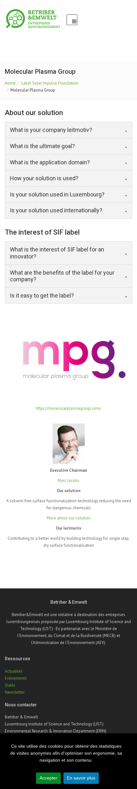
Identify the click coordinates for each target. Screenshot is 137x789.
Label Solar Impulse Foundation (49, 83)
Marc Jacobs (68, 480)
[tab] (68, 130)
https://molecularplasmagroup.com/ (68, 408)
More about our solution (68, 518)
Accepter (48, 777)
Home (10, 83)
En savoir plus (81, 777)
